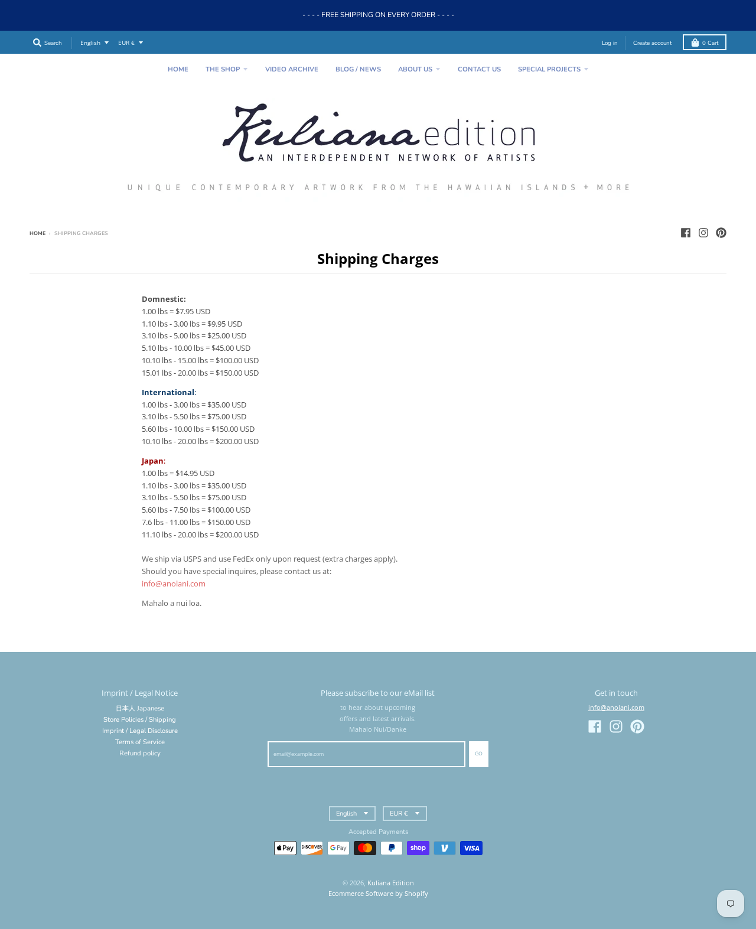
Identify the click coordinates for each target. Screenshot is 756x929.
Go (479, 753)
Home (37, 233)
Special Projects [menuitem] (549, 69)
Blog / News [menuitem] (358, 69)
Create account (652, 43)
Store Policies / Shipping (139, 719)
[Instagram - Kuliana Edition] (703, 232)
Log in (610, 43)
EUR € (126, 43)
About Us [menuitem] (415, 69)
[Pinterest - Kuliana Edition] (721, 232)
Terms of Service (140, 742)
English (90, 43)
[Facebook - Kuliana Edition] (685, 232)
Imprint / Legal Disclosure (140, 730)
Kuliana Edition (390, 882)
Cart (710, 43)
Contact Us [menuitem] (479, 69)
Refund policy (140, 753)
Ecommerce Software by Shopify (378, 893)
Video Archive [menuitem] (291, 69)
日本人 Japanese (140, 708)
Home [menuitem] (178, 69)
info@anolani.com (616, 707)
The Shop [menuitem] (223, 69)
